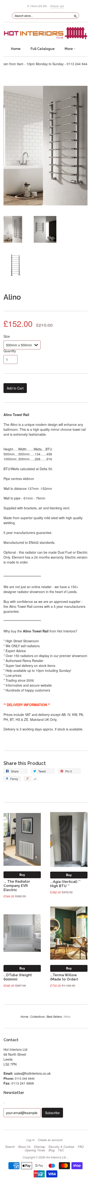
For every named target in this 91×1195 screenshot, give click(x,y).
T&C (61, 1150)
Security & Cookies (61, 1146)
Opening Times (35, 1150)
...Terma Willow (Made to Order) (64, 977)
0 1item (37, 6)
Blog (52, 1150)
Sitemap (39, 1146)
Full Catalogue (43, 49)
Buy (22, 874)
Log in (30, 1140)
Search (10, 1146)
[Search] (75, 15)
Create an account (50, 1140)
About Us (24, 1146)
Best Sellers (54, 1016)
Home (16, 49)
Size (7, 336)
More (69, 49)
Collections (37, 1016)
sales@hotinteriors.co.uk (32, 1073)
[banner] (46, 33)
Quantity (10, 350)
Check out (57, 6)
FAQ (81, 1146)
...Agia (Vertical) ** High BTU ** (65, 884)
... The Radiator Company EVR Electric (17, 885)
